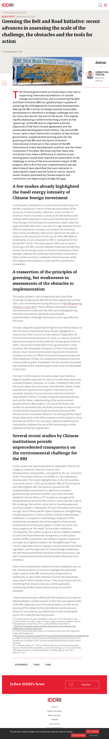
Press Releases (54, 715)
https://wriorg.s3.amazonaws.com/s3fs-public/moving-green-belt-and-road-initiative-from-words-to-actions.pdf (44, 627)
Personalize (93, 735)
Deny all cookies (78, 735)
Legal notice (54, 724)
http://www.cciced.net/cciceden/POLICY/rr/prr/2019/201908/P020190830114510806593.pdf (51, 635)
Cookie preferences (54, 728)
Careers (54, 719)
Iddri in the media (54, 711)
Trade (36, 664)
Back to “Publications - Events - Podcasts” (15, 12)
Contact (54, 707)
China (48, 664)
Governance (21, 664)
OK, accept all (92, 731)
